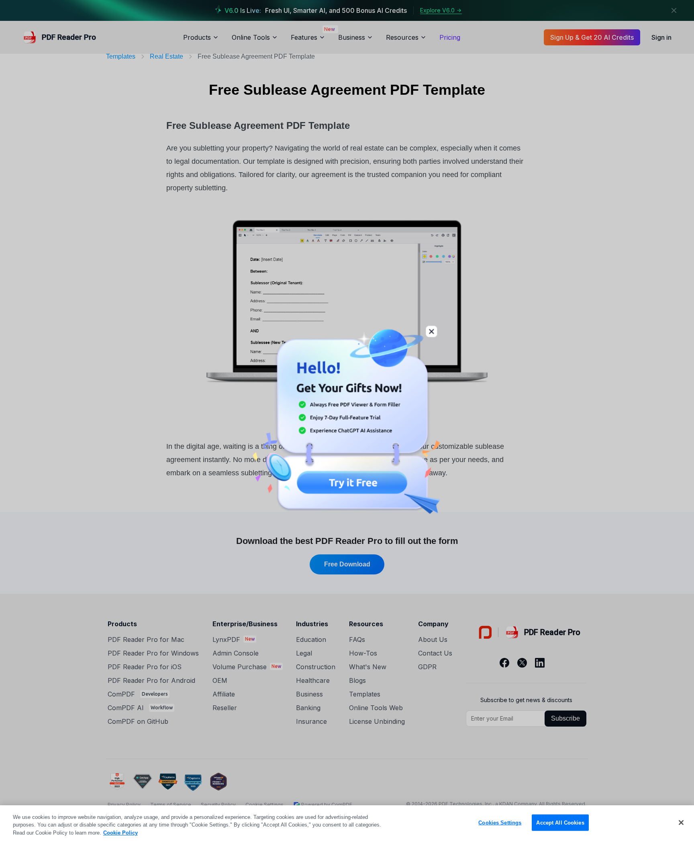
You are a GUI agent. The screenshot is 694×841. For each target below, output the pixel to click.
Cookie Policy (120, 833)
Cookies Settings (499, 822)
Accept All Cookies (560, 822)
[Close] (681, 822)
